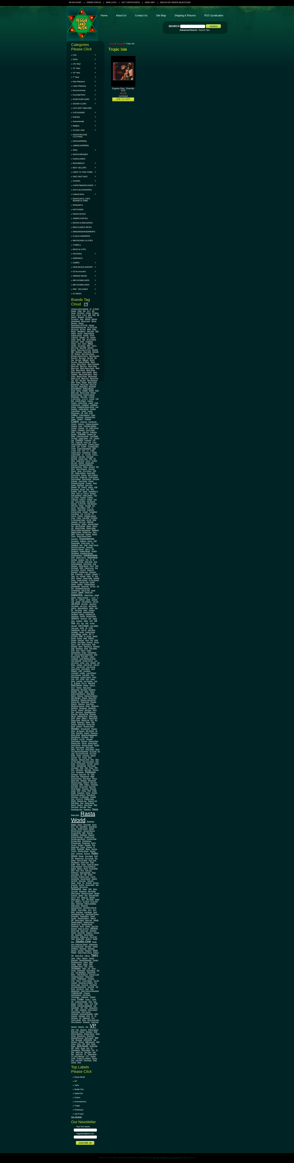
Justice (84, 634)
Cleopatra (81, 430)
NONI (73, 755)
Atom (84, 343)
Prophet (94, 793)
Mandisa (74, 692)
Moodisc (75, 728)
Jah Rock (75, 604)
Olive (97, 759)
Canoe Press (82, 403)
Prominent (80, 793)
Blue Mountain (92, 380)
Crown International (84, 448)
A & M (79, 315)
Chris (80, 426)
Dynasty (89, 483)
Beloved (77, 354)
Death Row (80, 461)
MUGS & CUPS (79, 249)
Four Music (75, 514)
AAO (94, 315)
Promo (88, 793)
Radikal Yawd (89, 799)
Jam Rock (78, 610)
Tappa (85, 962)
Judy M (83, 630)
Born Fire (93, 384)
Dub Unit (96, 479)
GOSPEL (75, 181)
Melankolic (92, 708)
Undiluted (83, 1010)
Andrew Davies (76, 335)
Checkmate (92, 422)
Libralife (93, 663)
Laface (92, 656)
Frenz (73, 518)
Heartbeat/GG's (76, 555)
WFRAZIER (88, 1040)
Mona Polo (81, 724)
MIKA (73, 718)
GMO (73, 534)
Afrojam (91, 325)
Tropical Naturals (81, 1001)
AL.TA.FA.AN (92, 327)
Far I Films (75, 497)
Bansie (73, 350)
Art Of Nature (91, 339)
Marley (73, 696)
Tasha (79, 964)
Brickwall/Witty (76, 388)
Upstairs (82, 1016)
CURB (94, 452)
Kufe (95, 654)
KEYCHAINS (78, 209)
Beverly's (74, 358)
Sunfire (95, 946)
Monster (79, 726)
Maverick (81, 704)
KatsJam (81, 640)
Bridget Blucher (88, 388)
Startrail (74, 928)
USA (88, 1016)
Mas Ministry (76, 698)
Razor (94, 824)
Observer (74, 759)
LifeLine (79, 665)
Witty (79, 1044)
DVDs (74, 59)
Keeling (73, 642)
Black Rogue (80, 370)
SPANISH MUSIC (79, 276)
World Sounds (82, 1046)
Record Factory (76, 831)
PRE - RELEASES (79, 289)
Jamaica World (76, 612)
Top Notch (93, 985)
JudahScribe (75, 630)
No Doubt (93, 751)
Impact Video (87, 578)
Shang (85, 889)
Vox (87, 1027)
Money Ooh (91, 724)
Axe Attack (82, 346)
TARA (91, 962)
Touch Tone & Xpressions (90, 991)
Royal (86, 868)
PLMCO (86, 782)
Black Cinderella (93, 364)
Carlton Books (84, 409)
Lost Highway (91, 673)
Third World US (82, 974)
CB (82, 413)
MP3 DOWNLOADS (80, 285)
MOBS (73, 722)
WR (72, 1048)
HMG (81, 568)
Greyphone (75, 541)
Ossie (73, 766)
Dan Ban (82, 457)
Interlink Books (89, 584)
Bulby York (75, 393)
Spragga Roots (87, 924)
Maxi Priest (90, 704)
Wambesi (89, 1032)
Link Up (96, 665)
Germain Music (93, 524)
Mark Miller (90, 694)
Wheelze (74, 1042)
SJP (78, 897)
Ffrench (74, 503)
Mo (96, 720)
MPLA (73, 731)
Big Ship (90, 358)
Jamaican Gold (88, 612)
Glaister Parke (76, 532)
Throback (91, 979)
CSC (83, 450)
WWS (77, 1048)
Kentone (90, 642)
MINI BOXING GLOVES (83, 240)
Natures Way (75, 743)
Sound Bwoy (84, 916)
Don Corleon (93, 475)
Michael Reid (83, 714)
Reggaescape (76, 843)
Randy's (80, 805)
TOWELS (77, 245)
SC (83, 883)
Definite (81, 463)
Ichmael (82, 576)
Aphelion (82, 337)
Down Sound (93, 477)
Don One (74, 477)
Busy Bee (83, 397)
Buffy (97, 390)
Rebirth (91, 829)
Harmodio (89, 547)
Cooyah (74, 438)
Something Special (89, 908)
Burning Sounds (89, 395)
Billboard (85, 360)
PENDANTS (78, 205)
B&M (88, 346)
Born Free (74, 386)
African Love (85, 321)
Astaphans (89, 341)
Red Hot (90, 833)
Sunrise (73, 950)
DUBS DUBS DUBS (80, 99)
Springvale (74, 926)
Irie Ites (92, 586)
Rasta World (83, 817)
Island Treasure (82, 597)
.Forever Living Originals (79, 309)
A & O (84, 315)
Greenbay (74, 539)
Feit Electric (91, 501)
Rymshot (74, 877)
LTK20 (82, 679)
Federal (89, 499)
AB (98, 315)
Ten (89, 968)
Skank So (84, 897)
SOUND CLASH (78, 104)
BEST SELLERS (78, 168)
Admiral (88, 319)
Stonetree (93, 931)
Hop (96, 568)
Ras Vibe (83, 807)
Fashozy (82, 499)
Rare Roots (88, 805)
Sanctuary (82, 881)
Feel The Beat (80, 501)
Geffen (84, 524)
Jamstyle (83, 618)
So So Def (94, 901)
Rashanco (87, 809)
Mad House (76, 685)
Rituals (81, 856)
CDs (74, 55)
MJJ (92, 720)
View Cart (150, 2)
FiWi (88, 508)
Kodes (89, 650)
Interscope (85, 586)
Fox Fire (88, 514)
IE (93, 576)
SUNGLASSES (79, 159)
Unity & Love (86, 1012)
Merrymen (79, 712)
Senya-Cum (83, 887)
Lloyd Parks (85, 669)
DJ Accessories (78, 271)
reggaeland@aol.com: (85, 1134)
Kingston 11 (88, 646)
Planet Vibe (75, 780)
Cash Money (75, 411)
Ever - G (79, 493)
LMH (80, 671)
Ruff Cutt (88, 870)
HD (93, 549)
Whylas (81, 1042)
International (75, 586)
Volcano (81, 1027)
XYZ (93, 1050)
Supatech (88, 950)
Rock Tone (92, 860)
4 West (88, 313)
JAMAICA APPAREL (81, 146)
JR (86, 628)
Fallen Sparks (87, 495)
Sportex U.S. (75, 924)
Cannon (74, 403)
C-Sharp (91, 397)
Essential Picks (78, 95)
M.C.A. (84, 683)
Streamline (79, 935)
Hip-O (92, 566)
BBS (72, 352)
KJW (73, 650)
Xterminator (75, 1050)
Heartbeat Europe (86, 553)
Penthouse (90, 772)
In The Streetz (94, 580)
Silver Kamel (75, 893)
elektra (90, 487)
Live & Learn (90, 667)
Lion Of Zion (80, 667)
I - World (87, 574)
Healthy (94, 551)
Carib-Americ (75, 405)
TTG (91, 1004)
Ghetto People (80, 528)
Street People (88, 935)
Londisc (82, 673)
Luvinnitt (79, 681)
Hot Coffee (75, 570)
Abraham (81, 317)
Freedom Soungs (90, 516)
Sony (90, 910)
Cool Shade (94, 436)
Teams (91, 966)
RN (72, 858)
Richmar (87, 853)
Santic (73, 883)
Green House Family (84, 536)
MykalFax (74, 739)
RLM (96, 856)
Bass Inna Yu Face (84, 350)
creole (73, 446)
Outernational (81, 766)
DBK (90, 459)
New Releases (78, 82)
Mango (80, 692)
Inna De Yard (83, 582)
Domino (84, 475)
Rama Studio (89, 803)
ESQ (79, 491)
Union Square (92, 1010)
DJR (94, 471)
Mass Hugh (92, 698)
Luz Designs (88, 681)
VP (93, 1025)
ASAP (82, 341)
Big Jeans (82, 358)
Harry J (87, 549)
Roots (83, 864)
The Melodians (80, 972)
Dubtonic (74, 481)
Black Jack (75, 368)
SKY (83, 899)
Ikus (96, 576)
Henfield (74, 560)
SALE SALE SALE (79, 176)
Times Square (87, 981)
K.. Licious (87, 636)
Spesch (93, 918)
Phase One (75, 776)
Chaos (73, 419)
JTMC (91, 628)
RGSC (73, 849)
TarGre (73, 964)
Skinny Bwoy (75, 899)
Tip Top (96, 981)
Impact (78, 578)
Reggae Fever (89, 837)
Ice (77, 576)
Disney (73, 471)
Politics (86, 784)
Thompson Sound (77, 976)
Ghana (88, 526)
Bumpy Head (84, 393)
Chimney (81, 424)
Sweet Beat (79, 956)
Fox (81, 514)
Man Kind (84, 690)
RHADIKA (80, 849)
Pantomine (79, 770)
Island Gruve (88, 595)
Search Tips (204, 30)
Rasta (95, 809)
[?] (86, 304)
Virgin (84, 1020)
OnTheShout (81, 764)
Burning (93, 393)
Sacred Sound (85, 879)
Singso (81, 895)
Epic (87, 489)
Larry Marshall (76, 661)
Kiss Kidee (93, 648)
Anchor (79, 333)
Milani (78, 718)
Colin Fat (85, 432)
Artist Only (75, 341)
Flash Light (82, 510)
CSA (78, 450)
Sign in (163, 2)
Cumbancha (86, 452)
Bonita (78, 382)
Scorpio (81, 885)
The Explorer (90, 970)
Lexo (87, 663)
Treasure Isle (76, 993)
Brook (73, 390)
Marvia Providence (90, 696)
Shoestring (83, 891)
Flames (73, 510)
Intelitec (80, 584)
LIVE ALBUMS (78, 112)
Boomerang (75, 384)
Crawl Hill (79, 442)
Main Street (87, 687)
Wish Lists (111, 2)
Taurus (85, 964)
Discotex (91, 469)
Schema (96, 883)
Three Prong (89, 976)
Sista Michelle (94, 895)
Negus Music (92, 743)
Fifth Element (92, 503)
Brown (79, 390)
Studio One (83, 941)
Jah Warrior (92, 606)
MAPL (87, 692)
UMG (76, 1010)
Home (111, 44)
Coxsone (87, 440)
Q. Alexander (84, 797)
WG (94, 1040)
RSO (77, 870)
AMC (97, 331)
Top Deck (84, 985)
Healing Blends (85, 551)
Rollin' (73, 864)
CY (83, 454)
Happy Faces (93, 545)
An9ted (73, 333)
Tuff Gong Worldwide (84, 1006)
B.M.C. (94, 346)
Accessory (75, 319)
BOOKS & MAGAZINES (83, 223)
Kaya (87, 640)
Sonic (73, 910)
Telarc (84, 968)
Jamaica (92, 610)
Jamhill (82, 616)
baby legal (74, 348)
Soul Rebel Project (92, 914)
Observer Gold (84, 759)
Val (80, 1018)
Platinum (83, 780)
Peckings (80, 772)
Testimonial (81, 970)
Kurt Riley (84, 656)
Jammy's (75, 618)
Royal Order (93, 868)
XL (92, 1048)
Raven (80, 824)
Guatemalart (75, 543)
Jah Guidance (86, 602)
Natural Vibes (93, 741)
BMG (73, 382)
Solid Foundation (90, 903)
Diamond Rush (76, 467)
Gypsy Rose (85, 543)
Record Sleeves (89, 831)
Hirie (96, 566)
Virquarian (86, 1022)
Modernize (80, 722)
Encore (82, 489)
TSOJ (86, 1004)
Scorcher (74, 885)
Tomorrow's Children (85, 983)
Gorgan (88, 534)
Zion (72, 1060)
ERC (92, 489)
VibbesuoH (86, 1018)
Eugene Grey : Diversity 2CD (123, 89)
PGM (92, 774)
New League (80, 747)
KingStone (79, 648)
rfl (94, 847)
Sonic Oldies (82, 910)
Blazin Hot (85, 378)
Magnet (79, 687)
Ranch (73, 805)
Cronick (83, 446)
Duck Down (83, 481)
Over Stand (91, 766)
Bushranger (75, 397)
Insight (92, 582)
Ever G (86, 493)
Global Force (87, 532)
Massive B (75, 700)
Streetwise (75, 937)
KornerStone (92, 652)
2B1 (84, 311)
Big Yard (78, 360)
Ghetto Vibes (91, 528)
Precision (85, 789)
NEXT (73, 749)
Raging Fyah (92, 801)
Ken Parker (81, 642)
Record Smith (76, 833)
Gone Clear (80, 534)
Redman (91, 835)
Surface (96, 952)
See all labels (76, 1117)
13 (90, 309)
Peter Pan (82, 774)
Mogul (88, 722)
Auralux (73, 346)
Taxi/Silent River (77, 966)
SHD (90, 889)
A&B (89, 315)
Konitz (84, 652)
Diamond (74, 465)
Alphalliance (81, 331)
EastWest (80, 485)
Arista (73, 339)
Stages (87, 926)
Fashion (83, 497)
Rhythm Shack (83, 851)
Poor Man (74, 787)
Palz (86, 768)
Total (87, 989)
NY (79, 757)
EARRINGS (78, 258)
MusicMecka (75, 737)
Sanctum (90, 881)
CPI (94, 440)
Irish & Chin (85, 590)
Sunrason (91, 948)
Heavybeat (92, 557)
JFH (78, 623)
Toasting (74, 983)
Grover (89, 541)
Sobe (73, 903)
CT (88, 450)
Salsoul (94, 879)
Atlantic (73, 343)
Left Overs (75, 663)
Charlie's (80, 419)
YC (85, 1054)
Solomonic (84, 906)
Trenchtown (75, 997)
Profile (94, 791)
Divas (79, 471)
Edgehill (74, 487)
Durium (91, 481)
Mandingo (92, 690)
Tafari (73, 958)
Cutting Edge (75, 454)
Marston (80, 696)
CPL (72, 442)
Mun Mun (79, 733)
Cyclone (88, 454)
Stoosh (73, 933)
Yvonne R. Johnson (84, 1058)
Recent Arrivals (78, 90)
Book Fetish (92, 382)
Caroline (93, 409)
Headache (74, 551)
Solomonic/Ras (76, 908)
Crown (73, 448)
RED (84, 833)
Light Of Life (88, 665)
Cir (87, 428)
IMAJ (73, 578)
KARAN (91, 638)
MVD (92, 737)
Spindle (96, 920)
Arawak (93, 337)
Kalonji (95, 636)
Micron (73, 716)
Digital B (92, 467)
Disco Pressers (81, 469)
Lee (96, 661)
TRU (90, 1001)
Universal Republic (86, 1014)
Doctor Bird (91, 473)
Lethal (82, 663)
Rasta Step (75, 815)
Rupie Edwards (85, 872)
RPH (73, 870)
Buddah (85, 390)
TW (81, 1008)
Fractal (73, 516)
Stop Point (81, 933)
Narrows (84, 741)
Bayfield (95, 350)
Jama (85, 610)
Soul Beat (79, 912)
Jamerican (74, 616)
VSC (77, 1030)
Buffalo (91, 390)
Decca (88, 461)
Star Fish (95, 926)
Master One (75, 702)
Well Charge (89, 1038)
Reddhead (83, 835)
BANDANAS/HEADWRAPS (84, 232)
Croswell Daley (93, 446)
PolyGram (94, 784)
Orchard (90, 764)
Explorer (93, 493)
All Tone (83, 329)
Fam (95, 495)
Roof (78, 864)
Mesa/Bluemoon (90, 712)
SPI (72, 920)
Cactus (91, 399)
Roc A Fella (89, 858)
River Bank (89, 856)
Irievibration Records (82, 588)
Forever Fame (76, 512)
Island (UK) (89, 592)
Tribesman (84, 997)
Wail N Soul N (93, 1030)
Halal (85, 545)
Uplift (96, 1014)
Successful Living (77, 946)
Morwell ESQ (85, 729)
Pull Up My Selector (78, 795)
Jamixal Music (91, 616)
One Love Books (88, 762)
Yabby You (79, 1052)
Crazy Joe (87, 442)
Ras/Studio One (76, 809)
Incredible (74, 582)
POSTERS (76, 254)
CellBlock (74, 415)
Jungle (81, 632)
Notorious (86, 755)
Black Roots (90, 370)
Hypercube (79, 574)
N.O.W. (82, 739)
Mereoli (80, 710)
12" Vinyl (75, 68)
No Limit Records (82, 753)
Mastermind (85, 702)
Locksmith (74, 673)
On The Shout (76, 762)
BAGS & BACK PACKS (82, 227)
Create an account (181, 2)
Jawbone (79, 621)
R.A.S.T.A (79, 799)
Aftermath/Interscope (78, 327)
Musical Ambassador (89, 735)
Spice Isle (88, 920)
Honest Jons (89, 568)
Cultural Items (77, 194)
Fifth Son (74, 506)
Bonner (84, 382)
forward (85, 512)
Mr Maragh (80, 731)
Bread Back (83, 386)
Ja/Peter (82, 599)
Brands (120, 44)
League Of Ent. (88, 661)
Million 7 (85, 718)
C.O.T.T (85, 399)
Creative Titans (93, 444)
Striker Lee (84, 937)
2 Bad (79, 311)
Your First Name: (83, 1127)
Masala (84, 698)
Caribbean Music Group (85, 407)
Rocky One (85, 862)
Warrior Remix (89, 1034)
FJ (92, 508)
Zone (79, 1062)
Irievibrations (75, 590)
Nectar (84, 743)
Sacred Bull (75, 879)
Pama (91, 768)
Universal (74, 1014)
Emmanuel (75, 489)
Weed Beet (91, 1036)
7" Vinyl (75, 77)
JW (90, 634)
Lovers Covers (85, 677)
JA (76, 599)
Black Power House (87, 368)
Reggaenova (86, 841)
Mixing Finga (75, 720)
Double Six (83, 477)
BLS (76, 380)
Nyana (84, 757)
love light (85, 675)
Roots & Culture (93, 864)
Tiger (73, 981)
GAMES (75, 263)
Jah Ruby (84, 604)
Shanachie (76, 889)
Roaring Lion (79, 858)
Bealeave (79, 352)
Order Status (94, 2)
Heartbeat (75, 553)
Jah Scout (92, 604)
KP (72, 654)
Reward (89, 847)
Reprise (80, 845)
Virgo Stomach (76, 1022)
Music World (75, 735)
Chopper (74, 426)
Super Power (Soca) (85, 952)
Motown (94, 729)
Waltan (81, 1032)
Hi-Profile (80, 562)
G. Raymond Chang (78, 520)
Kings (81, 646)
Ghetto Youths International (80, 530)
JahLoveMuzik (83, 608)
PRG (78, 791)
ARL (83, 339)
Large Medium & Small (87, 659)
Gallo (94, 520)
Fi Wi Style (82, 503)
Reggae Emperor (77, 837)
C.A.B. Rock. (76, 399)
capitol (90, 403)
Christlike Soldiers (90, 426)
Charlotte (88, 419)
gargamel (74, 522)
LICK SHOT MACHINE (82, 108)
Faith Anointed (76, 495)
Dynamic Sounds (77, 483)
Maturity (74, 704)
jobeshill (74, 626)
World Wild (93, 1046)
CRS (94, 448)
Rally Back (75, 803)
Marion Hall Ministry (78, 694)
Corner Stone (83, 438)
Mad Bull (91, 683)
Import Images (82, 580)
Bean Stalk (87, 352)
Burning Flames (76, 395)
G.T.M (89, 520)
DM (72, 473)
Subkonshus (93, 944)
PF (88, 774)
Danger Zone (83, 459)
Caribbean (85, 405)
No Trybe (93, 753)
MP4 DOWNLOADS (80, 280)
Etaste (85, 491)
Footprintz (90, 510)
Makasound (75, 690)
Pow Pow (92, 787)
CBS (86, 413)
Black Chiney (81, 364)
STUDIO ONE (78, 130)
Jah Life (95, 602)
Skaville (92, 897)
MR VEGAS (90, 731)
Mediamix (74, 708)
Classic (73, 430)
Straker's (89, 933)
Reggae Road (91, 839)
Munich (86, 733)
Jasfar (95, 618)
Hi (91, 560)
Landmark (74, 659)
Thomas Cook (94, 974)
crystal (73, 450)
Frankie (80, 516)
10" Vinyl (75, 73)
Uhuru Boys (93, 1008)
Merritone (88, 710)
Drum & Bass (76, 479)
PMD (81, 784)
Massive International (88, 700)
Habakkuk (74, 545)
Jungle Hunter (90, 632)
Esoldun (74, 491)
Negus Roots (75, 745)
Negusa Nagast (87, 745)
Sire (86, 895)
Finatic (81, 506)
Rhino (88, 849)
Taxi (90, 964)
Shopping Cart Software (170, 1158)
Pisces (94, 778)
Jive (82, 623)
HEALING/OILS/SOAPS (82, 267)
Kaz (91, 640)
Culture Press (76, 452)
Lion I (73, 667)
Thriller (73, 979)
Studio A (89, 939)
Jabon (88, 599)
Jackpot (94, 599)
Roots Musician (76, 866)
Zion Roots (88, 1060)
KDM (96, 640)
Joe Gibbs (94, 626)
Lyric (95, 681)
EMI (95, 487)
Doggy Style (75, 475)
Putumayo (74, 797)
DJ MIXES (76, 294)
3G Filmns (80, 313)
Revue (82, 847)
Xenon (83, 1048)
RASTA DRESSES (80, 154)
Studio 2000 (80, 939)
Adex (82, 319)
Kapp (85, 638)
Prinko (84, 791)
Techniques (76, 968)
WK (83, 1044)
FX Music (94, 518)
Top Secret (80, 989)
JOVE (82, 628)
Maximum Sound (77, 706)
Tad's (94, 955)
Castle (83, 411)
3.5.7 (89, 311)
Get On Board (80, 526)
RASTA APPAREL (80, 141)
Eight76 (84, 487)
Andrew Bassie (89, 333)
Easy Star (88, 485)
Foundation (93, 512)
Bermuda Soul (94, 356)
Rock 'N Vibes (82, 860)
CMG (73, 432)
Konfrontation (75, 652)
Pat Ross (88, 770)
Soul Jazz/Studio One (84, 913)
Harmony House (77, 549)
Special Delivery (83, 918)
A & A (73, 315)
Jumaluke (74, 632)
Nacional (89, 739)
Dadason (74, 457)
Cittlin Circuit (93, 428)
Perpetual (74, 774)
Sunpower (82, 948)
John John (74, 628)
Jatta (73, 621)
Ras (95, 805)
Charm (75, 421)
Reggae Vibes (76, 841)
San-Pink (74, 881)
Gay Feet (82, 522)
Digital (85, 467)
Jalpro (91, 608)
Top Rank (90, 987)
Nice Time (80, 749)
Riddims (75, 126)
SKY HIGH (90, 899)
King (78, 644)
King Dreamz (86, 644)
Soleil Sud (79, 903)
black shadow (87, 372)
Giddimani (95, 530)
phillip (92, 776)
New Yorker (90, 747)
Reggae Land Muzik (78, 839)
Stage (82, 926)
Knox (77, 650)
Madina (85, 685)
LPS (77, 679)
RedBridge (74, 835)
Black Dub (74, 366)
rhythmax (79, 853)
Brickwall (92, 386)
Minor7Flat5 (93, 718)
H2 (92, 543)
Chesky (74, 424)
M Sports (77, 683)
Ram (82, 803)
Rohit (92, 862)
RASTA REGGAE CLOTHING (80, 136)
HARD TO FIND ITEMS (81, 172)
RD (77, 827)
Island (80, 592)
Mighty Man (93, 716)
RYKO (90, 875)
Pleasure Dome (76, 782)
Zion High (79, 1060)
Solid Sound (75, 906)
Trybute (80, 1004)
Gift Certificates (130, 2)
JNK (86, 623)
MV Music (85, 737)
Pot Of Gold (83, 787)
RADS (73, 801)
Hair (81, 545)
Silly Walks (92, 891)
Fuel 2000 (85, 518)
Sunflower (74, 948)
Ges (72, 526)
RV (81, 875)
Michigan (92, 714)
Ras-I (90, 807)
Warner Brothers (77, 1034)
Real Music (84, 827)
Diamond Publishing (86, 465)
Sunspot (81, 950)
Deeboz (94, 461)
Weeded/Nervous (77, 1038)
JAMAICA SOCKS (80, 218)
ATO (79, 343)
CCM (91, 413)
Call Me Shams (80, 401)
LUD (87, 679)
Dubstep (75, 117)
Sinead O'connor (87, 893)
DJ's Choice (87, 471)
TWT (86, 1008)
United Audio (75, 1012)
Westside (79, 1040)
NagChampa (75, 741)
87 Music (95, 313)
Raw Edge (87, 824)
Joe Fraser (83, 625)
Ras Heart (74, 807)
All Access (75, 329)
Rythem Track (84, 877)
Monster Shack (89, 726)
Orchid (96, 764)
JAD (72, 602)
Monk (73, 726)
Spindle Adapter (76, 922)
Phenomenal (84, 776)
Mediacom (95, 706)
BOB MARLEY (78, 163)
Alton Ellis (90, 331)
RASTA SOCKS (79, 214)
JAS (89, 618)
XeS (87, 1048)
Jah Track (83, 606)
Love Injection (76, 675)
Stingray (94, 928)
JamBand (74, 614)
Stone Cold (75, 931)
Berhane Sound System (79, 356)
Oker (92, 759)
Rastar (73, 824)
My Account (75, 2)
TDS (85, 966)
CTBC (92, 450)
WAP (95, 1032)
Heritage (81, 560)
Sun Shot (88, 946)
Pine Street (87, 778)
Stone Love (84, 931)
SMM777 (78, 901)
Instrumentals (77, 121)
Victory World (76, 1020)
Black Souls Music (85, 374)
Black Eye (83, 366)
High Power (87, 564)
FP (93, 514)
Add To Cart (123, 99)
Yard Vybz (79, 1054)
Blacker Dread (82, 376)
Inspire (73, 584)
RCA (73, 827)
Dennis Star (89, 463)
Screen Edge (89, 885)
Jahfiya (73, 608)
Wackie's (83, 1030)
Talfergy (85, 958)
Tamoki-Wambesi (85, 960)
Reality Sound (83, 829)
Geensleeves (75, 524)
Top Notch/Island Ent (78, 987)
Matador (93, 702)
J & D (93, 597)
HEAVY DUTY (81, 557)
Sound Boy (75, 916)
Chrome (74, 428)
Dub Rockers (86, 479)
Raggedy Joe (82, 801)
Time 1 (78, 981)
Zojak (95, 1060)
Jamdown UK (90, 614)
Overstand (74, 768)
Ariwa (79, 339)
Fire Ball (88, 506)
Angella (85, 335)
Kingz (86, 648)
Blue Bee (83, 380)
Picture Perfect (76, 778)
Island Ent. (77, 594)
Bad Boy (91, 348)
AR (88, 337)
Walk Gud (74, 1032)
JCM (91, 621)
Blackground (92, 376)
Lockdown (87, 671)
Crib (78, 446)
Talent (78, 958)
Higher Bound (83, 566)
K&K (81, 636)
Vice (93, 1018)
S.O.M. (93, 877)
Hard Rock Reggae (78, 547)
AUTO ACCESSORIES (82, 190)
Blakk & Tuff (75, 378)
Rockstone (75, 862)
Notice (79, 755)
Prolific (73, 793)
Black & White (83, 362)
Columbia (81, 434)
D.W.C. (95, 454)
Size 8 (73, 897)
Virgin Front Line (93, 1020)
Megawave (83, 708)
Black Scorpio (76, 372)
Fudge (79, 518)
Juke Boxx (91, 630)
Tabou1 (87, 956)
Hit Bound (74, 568)
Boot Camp (84, 384)
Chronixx (81, 428)
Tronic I (88, 999)
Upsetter (74, 1016)
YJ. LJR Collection (77, 1056)
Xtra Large (85, 1050)
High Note (89, 562)
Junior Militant (76, 634)
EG (79, 487)
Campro (90, 401)
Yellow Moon (92, 1054)
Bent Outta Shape (88, 354)
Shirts (74, 150)
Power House (76, 789)
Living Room (75, 669)
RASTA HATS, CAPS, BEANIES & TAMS (81, 200)
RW (85, 875)
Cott (90, 438)
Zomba (73, 1062)
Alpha (89, 329)
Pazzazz (96, 770)
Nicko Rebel (89, 749)
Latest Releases (78, 86)
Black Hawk (92, 366)
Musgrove (94, 733)
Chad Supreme (84, 415)
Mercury (74, 710)
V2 (92, 1016)
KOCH (83, 650)
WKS (88, 1044)
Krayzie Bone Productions (84, 654)
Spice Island (79, 920)
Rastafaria (90, 821)
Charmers (83, 422)
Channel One (90, 417)
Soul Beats (88, 912)
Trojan (80, 999)
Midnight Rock (82, 716)
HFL (87, 560)
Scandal (89, 883)
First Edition (81, 508)
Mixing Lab (85, 720)
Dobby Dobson (80, 473)
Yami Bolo (87, 1052)
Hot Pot (83, 570)
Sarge (79, 883)
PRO (89, 791)
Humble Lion (83, 572)
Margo (92, 692)
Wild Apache (90, 1042)
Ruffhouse (74, 872)
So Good (86, 901)
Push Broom (91, 795)
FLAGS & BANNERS (81, 236)
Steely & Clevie (83, 928)
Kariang (73, 640)
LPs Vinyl (75, 64)
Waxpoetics (81, 1036)
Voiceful (74, 1027)
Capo (96, 403)
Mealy (88, 706)
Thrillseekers (81, 979)
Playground (92, 780)
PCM (73, 772)
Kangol (79, 638)
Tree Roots (87, 995)
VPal (72, 1030)
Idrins (89, 576)
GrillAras (83, 541)
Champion (79, 417)
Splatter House (89, 922)
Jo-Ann (92, 623)
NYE (90, 757)
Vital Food (94, 1022)
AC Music (88, 317)
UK (72, 1010)
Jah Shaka (75, 606)
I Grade (95, 574)
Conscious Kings (82, 436)
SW (72, 956)
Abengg (73, 317)
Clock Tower (90, 430)
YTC (87, 1056)
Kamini (73, 638)
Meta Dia (74, 714)
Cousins (79, 440)
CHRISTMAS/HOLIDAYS (82, 185)
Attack (90, 343)
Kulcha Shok (75, 656)
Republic (88, 845)
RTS (82, 870)
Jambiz (81, 614)
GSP (95, 541)
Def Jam (74, 463)
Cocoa (78, 432)
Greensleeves (86, 538)
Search (174, 26)
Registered (86, 843)
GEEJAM (90, 522)
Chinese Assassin (92, 424)
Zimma (94, 1058)
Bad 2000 (83, 348)
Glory (95, 532)
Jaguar (78, 602)
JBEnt (86, 621)
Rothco (79, 868)
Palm (81, 768)
